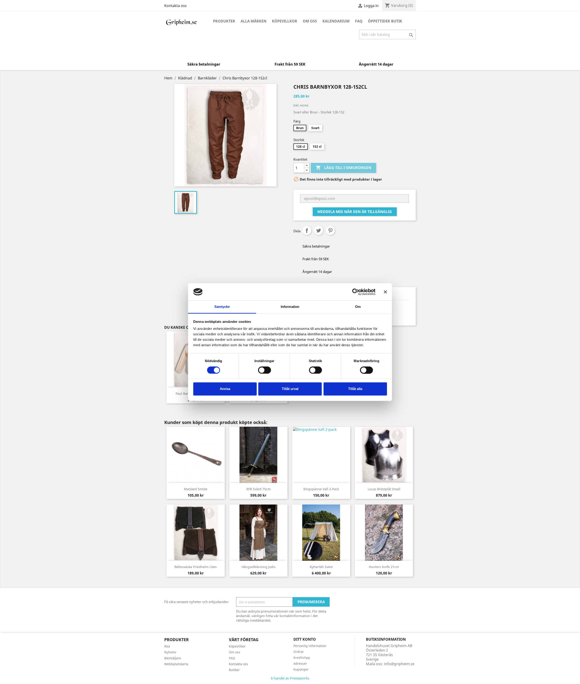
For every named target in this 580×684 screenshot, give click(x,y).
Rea (167, 646)
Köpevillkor (284, 21)
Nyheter (170, 652)
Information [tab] (290, 307)
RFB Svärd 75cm (258, 489)
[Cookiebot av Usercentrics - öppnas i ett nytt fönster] (355, 291)
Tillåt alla (355, 389)
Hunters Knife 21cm (384, 567)
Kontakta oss (175, 5)
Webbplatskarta (176, 664)
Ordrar (298, 652)
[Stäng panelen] (385, 291)
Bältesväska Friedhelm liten (195, 567)
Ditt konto (304, 639)
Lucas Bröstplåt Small (384, 489)
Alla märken (253, 21)
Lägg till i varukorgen (343, 167)
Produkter (224, 21)
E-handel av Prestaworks (290, 678)
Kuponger (301, 669)
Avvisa (225, 389)
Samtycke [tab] (222, 307)
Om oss (310, 21)
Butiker (234, 670)
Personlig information (309, 646)
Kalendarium (336, 21)
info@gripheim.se (399, 663)
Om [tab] (358, 307)
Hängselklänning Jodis (259, 567)
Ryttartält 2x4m (321, 567)
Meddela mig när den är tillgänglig (354, 211)
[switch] (264, 370)
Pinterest (330, 230)
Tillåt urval (290, 389)
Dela (306, 230)
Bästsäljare (172, 658)
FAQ (358, 21)
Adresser (300, 663)
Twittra (318, 230)
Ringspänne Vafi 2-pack (321, 489)
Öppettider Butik (385, 21)
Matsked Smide (195, 489)
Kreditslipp (301, 657)
